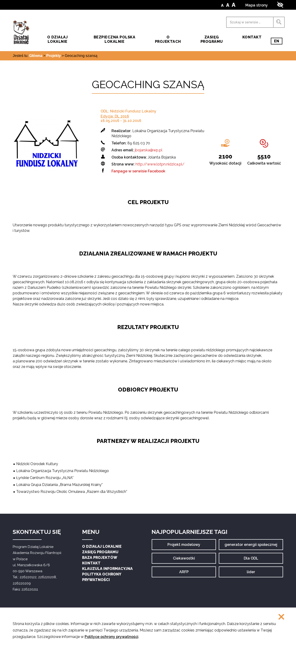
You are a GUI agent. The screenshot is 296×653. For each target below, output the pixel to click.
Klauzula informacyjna (107, 568)
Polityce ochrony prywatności (111, 636)
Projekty (53, 56)
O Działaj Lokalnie (102, 546)
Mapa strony (256, 5)
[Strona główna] (21, 32)
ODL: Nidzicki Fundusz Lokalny (128, 111)
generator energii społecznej (251, 546)
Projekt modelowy (183, 546)
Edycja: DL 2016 (115, 116)
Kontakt (252, 37)
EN (278, 41)
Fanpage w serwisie (138, 171)
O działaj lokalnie (57, 39)
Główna (35, 56)
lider (256, 573)
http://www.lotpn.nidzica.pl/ (160, 164)
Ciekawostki (184, 560)
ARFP (188, 573)
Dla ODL (253, 560)
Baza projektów (99, 557)
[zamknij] (281, 617)
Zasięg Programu (211, 39)
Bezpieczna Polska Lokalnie (114, 39)
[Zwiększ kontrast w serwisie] (280, 5)
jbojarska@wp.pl (148, 150)
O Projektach (168, 39)
